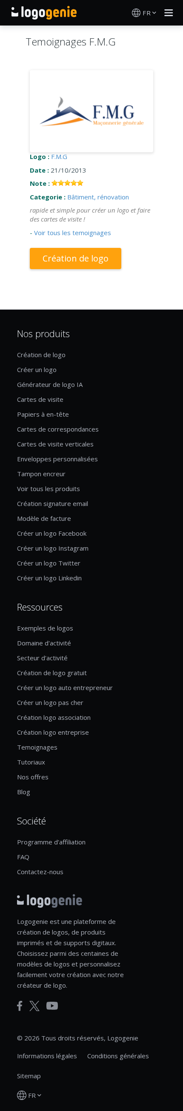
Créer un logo (37, 369)
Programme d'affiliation (51, 842)
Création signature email (52, 503)
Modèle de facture (44, 518)
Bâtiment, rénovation (98, 197)
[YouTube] (52, 1006)
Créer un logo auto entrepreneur (65, 687)
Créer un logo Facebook (51, 533)
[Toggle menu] (166, 13)
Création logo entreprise (53, 732)
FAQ (23, 856)
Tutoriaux (31, 762)
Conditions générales (118, 1055)
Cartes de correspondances (58, 429)
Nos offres (33, 777)
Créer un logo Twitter (48, 563)
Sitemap (29, 1075)
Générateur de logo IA (50, 384)
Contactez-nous (40, 871)
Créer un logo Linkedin (49, 578)
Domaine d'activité (44, 643)
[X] (34, 1006)
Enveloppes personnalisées (57, 459)
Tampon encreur (41, 473)
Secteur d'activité (42, 658)
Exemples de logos (45, 628)
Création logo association (54, 717)
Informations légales (47, 1055)
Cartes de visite (40, 399)
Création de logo (76, 258)
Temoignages (37, 747)
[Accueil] (44, 13)
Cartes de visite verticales (55, 444)
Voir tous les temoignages (72, 232)
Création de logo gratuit (52, 672)
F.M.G (59, 156)
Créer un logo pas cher (50, 702)
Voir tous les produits (48, 488)
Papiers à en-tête (43, 414)
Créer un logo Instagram (53, 548)
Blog (23, 791)
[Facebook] (20, 1006)
